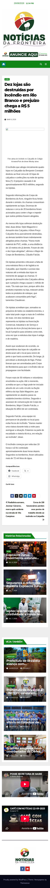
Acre (7, 79)
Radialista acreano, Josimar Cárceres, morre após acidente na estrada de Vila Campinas (15, 509)
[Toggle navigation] (46, 64)
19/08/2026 (14, 727)
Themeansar (24, 883)
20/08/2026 (14, 697)
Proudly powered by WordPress (15, 880)
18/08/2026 (14, 756)
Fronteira (11, 656)
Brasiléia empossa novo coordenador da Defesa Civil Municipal (24, 751)
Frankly (27, 668)
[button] (41, 64)
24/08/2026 (14, 668)
